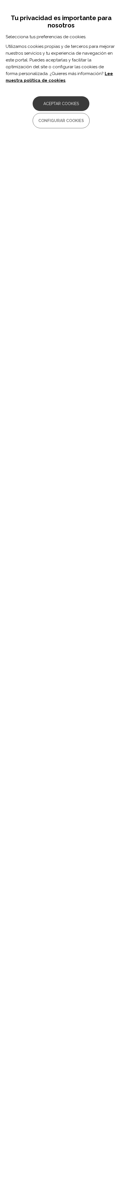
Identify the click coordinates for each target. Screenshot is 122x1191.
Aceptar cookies (61, 103)
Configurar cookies (61, 120)
